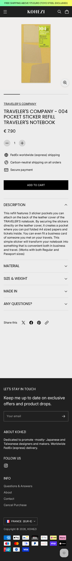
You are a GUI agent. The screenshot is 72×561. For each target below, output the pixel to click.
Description (14, 204)
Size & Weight (16, 278)
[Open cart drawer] (67, 11)
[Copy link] (46, 322)
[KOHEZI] (36, 12)
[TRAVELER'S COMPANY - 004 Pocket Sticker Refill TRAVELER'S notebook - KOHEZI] (36, 53)
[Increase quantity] (22, 143)
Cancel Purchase (15, 505)
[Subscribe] (64, 416)
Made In (10, 291)
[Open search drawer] (59, 11)
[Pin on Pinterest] (39, 322)
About (8, 492)
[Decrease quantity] (7, 143)
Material (11, 265)
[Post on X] (23, 322)
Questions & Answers (18, 486)
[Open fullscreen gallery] (65, 83)
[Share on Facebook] (31, 322)
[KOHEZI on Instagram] (6, 465)
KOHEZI (32, 529)
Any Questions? (18, 303)
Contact (9, 498)
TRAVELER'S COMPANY (20, 104)
